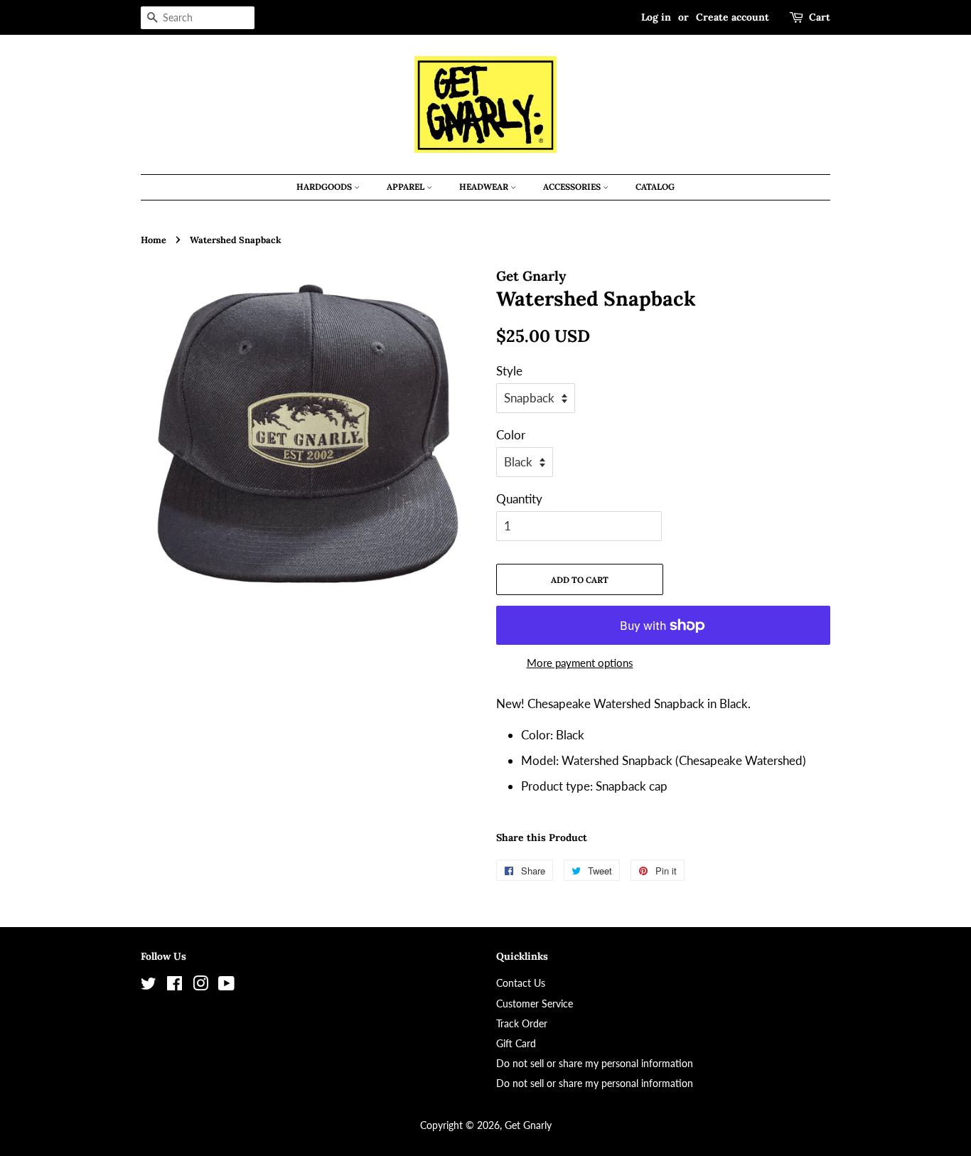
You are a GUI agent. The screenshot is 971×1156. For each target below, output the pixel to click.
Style (509, 370)
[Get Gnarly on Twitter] (148, 986)
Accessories (573, 186)
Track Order (521, 1023)
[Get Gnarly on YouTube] (226, 986)
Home (153, 239)
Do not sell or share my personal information (594, 1063)
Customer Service (534, 1003)
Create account (732, 17)
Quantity (519, 498)
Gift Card (516, 1043)
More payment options (580, 662)
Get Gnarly (528, 1125)
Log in (656, 17)
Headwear (484, 186)
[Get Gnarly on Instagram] (200, 986)
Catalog (655, 186)
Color (510, 434)
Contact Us (520, 983)
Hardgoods (325, 186)
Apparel (407, 186)
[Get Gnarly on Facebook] (174, 986)
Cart (819, 17)
